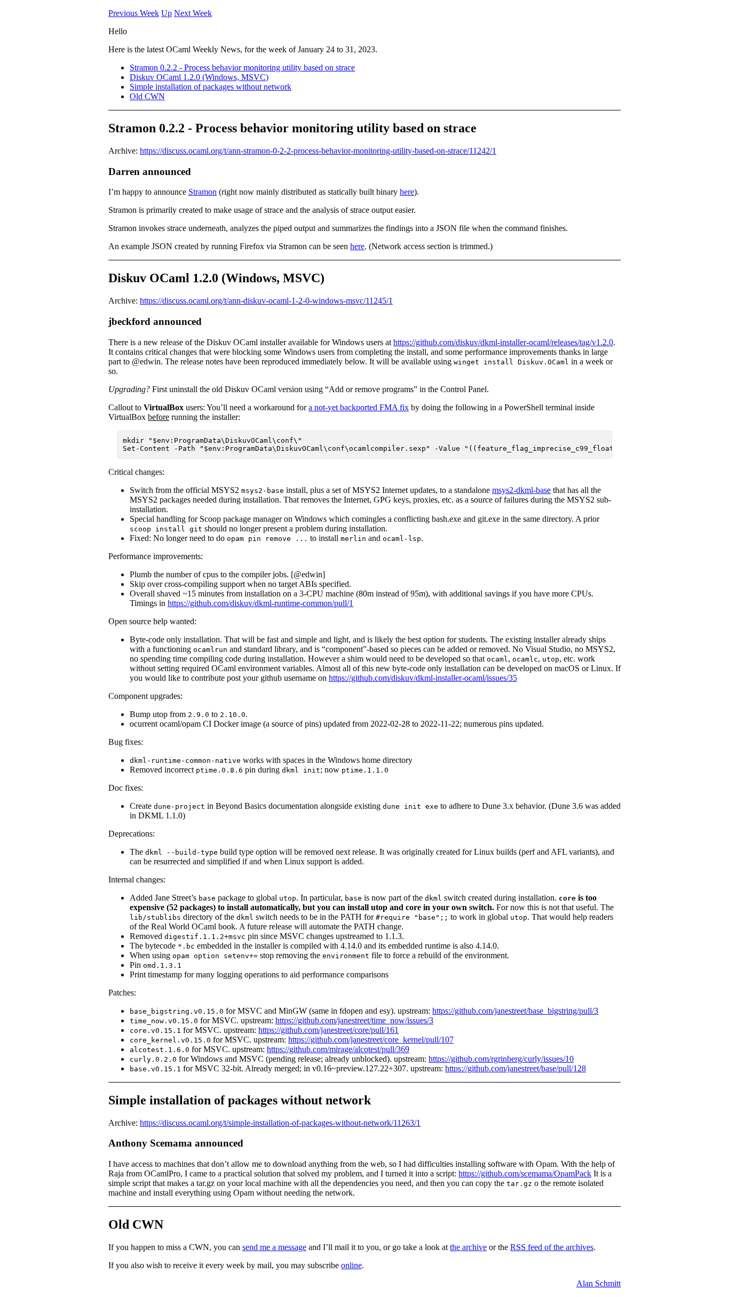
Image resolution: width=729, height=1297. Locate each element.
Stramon (202, 191)
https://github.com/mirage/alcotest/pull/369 (338, 1049)
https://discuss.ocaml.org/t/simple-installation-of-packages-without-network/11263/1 (280, 1122)
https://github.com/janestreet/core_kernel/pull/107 (371, 1039)
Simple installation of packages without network (210, 86)
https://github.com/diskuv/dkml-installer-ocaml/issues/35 (423, 677)
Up (166, 13)
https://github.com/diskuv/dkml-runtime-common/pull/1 (260, 603)
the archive (468, 1247)
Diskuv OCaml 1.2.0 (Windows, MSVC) (199, 77)
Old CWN (147, 96)
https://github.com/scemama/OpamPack (524, 1173)
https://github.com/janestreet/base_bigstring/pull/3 (515, 1010)
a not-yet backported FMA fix (358, 407)
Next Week (193, 13)
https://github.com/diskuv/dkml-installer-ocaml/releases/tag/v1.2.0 (503, 342)
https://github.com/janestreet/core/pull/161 (328, 1030)
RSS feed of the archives (551, 1247)
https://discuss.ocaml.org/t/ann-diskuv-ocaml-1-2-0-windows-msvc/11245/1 (266, 300)
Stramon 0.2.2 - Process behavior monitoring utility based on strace (242, 67)
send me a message (274, 1247)
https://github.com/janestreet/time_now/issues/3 (354, 1020)
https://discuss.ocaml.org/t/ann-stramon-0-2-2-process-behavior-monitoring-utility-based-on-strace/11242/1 (318, 150)
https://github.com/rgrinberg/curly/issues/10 (501, 1058)
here (407, 191)
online (351, 1265)
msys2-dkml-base (521, 490)
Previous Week (133, 13)
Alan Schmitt (598, 1283)
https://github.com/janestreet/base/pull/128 (515, 1068)
